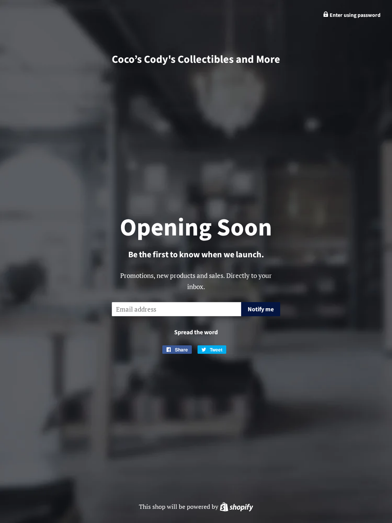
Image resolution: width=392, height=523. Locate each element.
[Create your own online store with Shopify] (236, 506)
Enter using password (354, 15)
